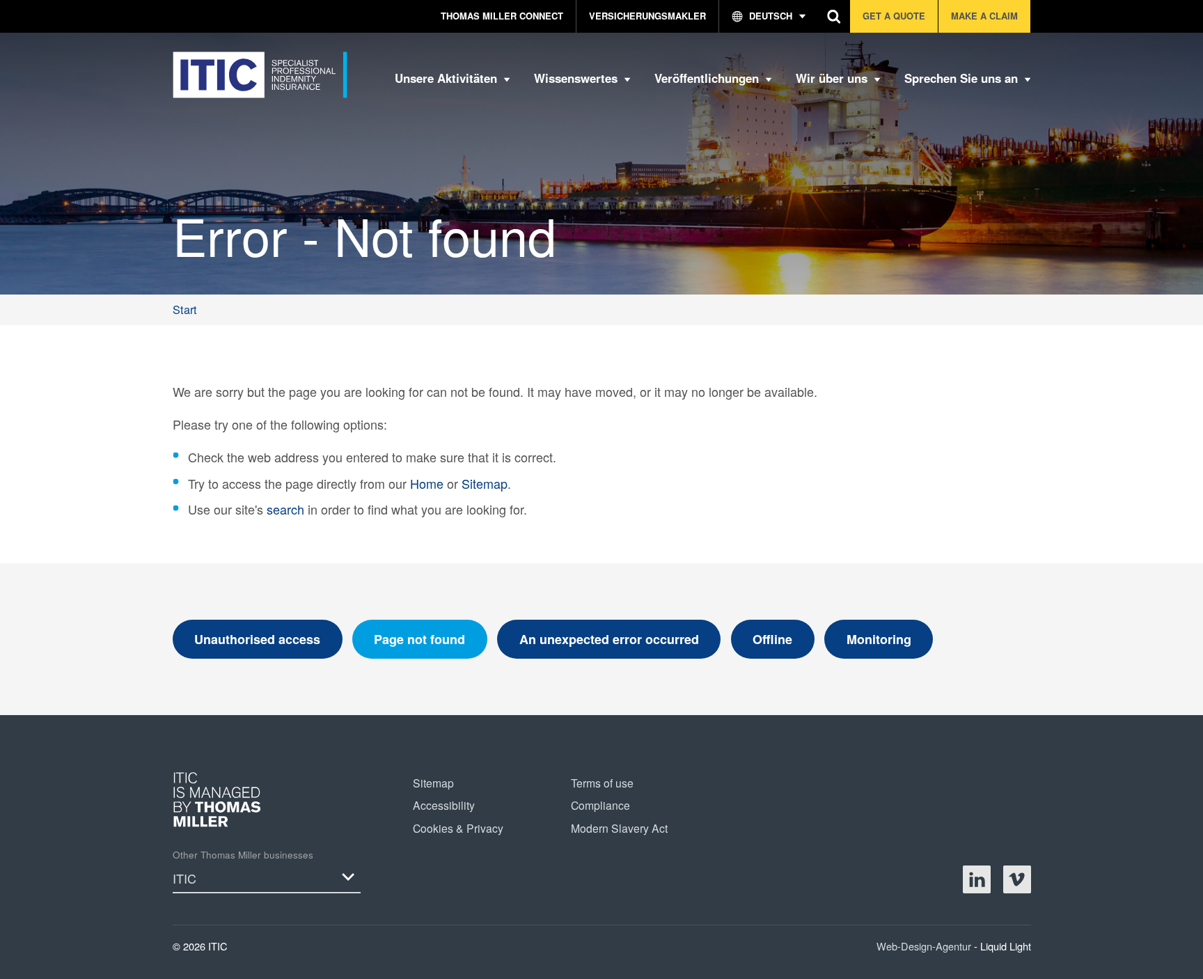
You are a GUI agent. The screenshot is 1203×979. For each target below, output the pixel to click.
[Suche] (834, 16)
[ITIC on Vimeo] (1017, 879)
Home (426, 483)
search (285, 509)
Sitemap (485, 483)
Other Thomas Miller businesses (243, 854)
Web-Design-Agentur (925, 946)
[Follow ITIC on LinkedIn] (977, 879)
